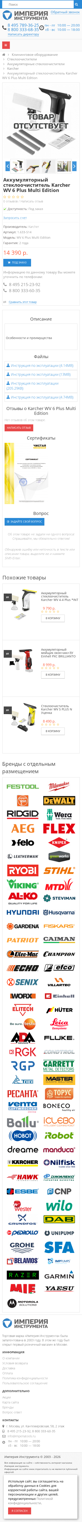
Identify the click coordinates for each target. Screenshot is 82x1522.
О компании (10, 1358)
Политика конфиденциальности (25, 1378)
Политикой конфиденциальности (30, 1501)
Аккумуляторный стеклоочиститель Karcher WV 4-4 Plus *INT (59, 596)
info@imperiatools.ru (22, 1436)
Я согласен (20, 1511)
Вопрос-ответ (12, 1412)
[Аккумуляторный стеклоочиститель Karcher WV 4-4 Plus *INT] (21, 604)
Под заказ (18, 262)
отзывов (11, 201)
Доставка (8, 1368)
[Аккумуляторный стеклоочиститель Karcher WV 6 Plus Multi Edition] (17, 166)
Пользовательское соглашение (25, 1383)
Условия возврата (15, 1363)
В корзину (53, 618)
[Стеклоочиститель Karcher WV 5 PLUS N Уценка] (21, 717)
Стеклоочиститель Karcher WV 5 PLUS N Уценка (56, 709)
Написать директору (23, 34)
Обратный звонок (65, 12)
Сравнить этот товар (23, 302)
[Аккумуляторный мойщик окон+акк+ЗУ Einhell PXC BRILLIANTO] (21, 660)
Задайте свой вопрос (26, 521)
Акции (6, 1397)
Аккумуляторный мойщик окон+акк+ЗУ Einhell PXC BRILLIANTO (58, 652)
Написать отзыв (32, 201)
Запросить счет (15, 218)
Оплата (7, 1373)
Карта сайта (10, 1402)
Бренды (8, 1407)
